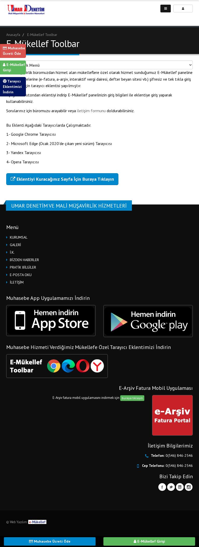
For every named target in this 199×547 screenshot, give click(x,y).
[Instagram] (189, 487)
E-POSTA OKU (21, 274)
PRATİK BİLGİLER (23, 267)
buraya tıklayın (132, 398)
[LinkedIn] (180, 487)
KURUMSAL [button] (18, 237)
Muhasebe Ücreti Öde (14, 51)
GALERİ (15, 244)
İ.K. (12, 252)
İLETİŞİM (17, 282)
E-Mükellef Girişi (14, 67)
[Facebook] (162, 487)
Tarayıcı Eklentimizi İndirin (12, 86)
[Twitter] (171, 487)
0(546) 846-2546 (179, 455)
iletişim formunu (92, 110)
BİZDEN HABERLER (24, 259)
